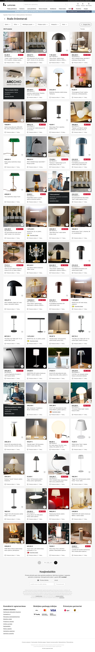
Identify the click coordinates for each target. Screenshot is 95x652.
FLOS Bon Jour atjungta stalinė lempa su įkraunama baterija (80, 375)
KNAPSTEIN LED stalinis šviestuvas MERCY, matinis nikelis (81, 514)
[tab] (7, 24)
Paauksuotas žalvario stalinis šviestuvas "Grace (56, 514)
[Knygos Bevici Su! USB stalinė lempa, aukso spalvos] (36, 504)
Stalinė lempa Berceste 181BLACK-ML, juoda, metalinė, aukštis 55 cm (13, 127)
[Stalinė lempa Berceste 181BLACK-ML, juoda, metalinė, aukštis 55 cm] (13, 117)
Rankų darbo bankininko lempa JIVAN (12, 162)
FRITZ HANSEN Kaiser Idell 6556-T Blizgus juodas (36, 162)
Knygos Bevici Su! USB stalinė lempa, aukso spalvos (35, 515)
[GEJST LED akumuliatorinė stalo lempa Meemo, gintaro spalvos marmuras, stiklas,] (58, 399)
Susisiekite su (6, 614)
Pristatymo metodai (8, 621)
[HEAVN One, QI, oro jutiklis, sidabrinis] (36, 223)
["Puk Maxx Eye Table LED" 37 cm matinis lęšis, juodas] (13, 329)
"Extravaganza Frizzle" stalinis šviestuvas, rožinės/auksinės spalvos (80, 93)
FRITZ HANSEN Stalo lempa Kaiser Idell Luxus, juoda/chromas (58, 480)
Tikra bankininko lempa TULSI (12, 196)
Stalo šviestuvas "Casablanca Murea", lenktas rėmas (34, 408)
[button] (22, 50)
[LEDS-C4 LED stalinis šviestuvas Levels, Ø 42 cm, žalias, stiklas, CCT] (13, 258)
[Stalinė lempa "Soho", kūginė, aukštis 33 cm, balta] (81, 435)
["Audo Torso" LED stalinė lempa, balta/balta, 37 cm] (36, 540)
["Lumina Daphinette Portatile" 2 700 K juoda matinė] (13, 364)
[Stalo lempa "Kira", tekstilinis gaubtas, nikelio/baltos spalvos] (58, 540)
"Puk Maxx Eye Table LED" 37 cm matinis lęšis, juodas (13, 339)
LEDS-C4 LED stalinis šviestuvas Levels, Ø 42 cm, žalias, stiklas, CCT (13, 269)
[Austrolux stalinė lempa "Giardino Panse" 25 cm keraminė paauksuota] (36, 83)
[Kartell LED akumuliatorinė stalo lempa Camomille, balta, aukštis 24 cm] (58, 364)
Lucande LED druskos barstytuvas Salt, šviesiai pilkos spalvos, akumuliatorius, (81, 550)
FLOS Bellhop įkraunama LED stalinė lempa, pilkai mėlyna (79, 163)
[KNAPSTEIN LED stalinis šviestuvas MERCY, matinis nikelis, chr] (36, 364)
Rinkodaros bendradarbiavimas (11, 616)
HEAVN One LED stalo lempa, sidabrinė (79, 303)
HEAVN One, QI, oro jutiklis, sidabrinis (34, 232)
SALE (70, 8)
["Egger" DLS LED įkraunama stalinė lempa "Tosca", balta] (81, 470)
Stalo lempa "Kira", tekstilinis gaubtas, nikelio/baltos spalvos (57, 549)
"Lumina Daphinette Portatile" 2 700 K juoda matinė (12, 375)
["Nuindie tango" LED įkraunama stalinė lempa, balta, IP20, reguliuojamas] (36, 435)
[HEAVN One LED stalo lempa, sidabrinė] (81, 294)
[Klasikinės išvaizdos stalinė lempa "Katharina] (58, 83)
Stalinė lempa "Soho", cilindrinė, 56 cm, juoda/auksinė (81, 232)
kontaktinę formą (39, 596)
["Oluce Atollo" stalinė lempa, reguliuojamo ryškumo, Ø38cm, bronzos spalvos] (58, 48)
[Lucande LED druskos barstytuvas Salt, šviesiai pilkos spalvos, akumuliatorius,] (81, 540)
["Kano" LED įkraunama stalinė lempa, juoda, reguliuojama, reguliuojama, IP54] (36, 470)
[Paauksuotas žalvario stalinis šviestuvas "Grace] (58, 504)
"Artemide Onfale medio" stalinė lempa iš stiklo (80, 409)
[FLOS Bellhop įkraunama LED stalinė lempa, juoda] (81, 258)
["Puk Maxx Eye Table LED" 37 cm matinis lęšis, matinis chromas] (81, 329)
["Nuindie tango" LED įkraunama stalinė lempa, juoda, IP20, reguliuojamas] (58, 329)
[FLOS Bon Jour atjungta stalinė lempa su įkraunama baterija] (81, 364)
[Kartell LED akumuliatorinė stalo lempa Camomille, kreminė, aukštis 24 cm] (13, 435)
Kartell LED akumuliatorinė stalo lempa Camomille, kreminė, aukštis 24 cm (13, 445)
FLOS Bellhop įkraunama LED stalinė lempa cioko (57, 304)
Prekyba (10, 14)
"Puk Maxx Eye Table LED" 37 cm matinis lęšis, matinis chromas (80, 339)
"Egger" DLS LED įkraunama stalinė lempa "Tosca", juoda (13, 514)
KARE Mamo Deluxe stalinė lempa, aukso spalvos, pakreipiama (13, 549)
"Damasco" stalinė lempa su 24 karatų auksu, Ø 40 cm (57, 163)
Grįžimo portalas (7, 624)
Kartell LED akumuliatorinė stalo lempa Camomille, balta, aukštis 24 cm (58, 374)
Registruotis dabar (9, 413)
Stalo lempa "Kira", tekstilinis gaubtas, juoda (56, 127)
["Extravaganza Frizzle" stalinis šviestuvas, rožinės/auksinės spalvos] (81, 83)
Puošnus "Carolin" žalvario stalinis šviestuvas (13, 479)
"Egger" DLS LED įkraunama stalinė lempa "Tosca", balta (81, 479)
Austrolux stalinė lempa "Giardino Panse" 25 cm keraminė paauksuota (36, 94)
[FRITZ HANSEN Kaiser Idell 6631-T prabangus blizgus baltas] (81, 48)
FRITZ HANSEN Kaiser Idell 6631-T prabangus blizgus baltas (81, 59)
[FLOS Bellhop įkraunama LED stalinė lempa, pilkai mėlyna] (81, 152)
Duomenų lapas (34, 235)
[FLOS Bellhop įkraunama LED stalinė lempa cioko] (58, 294)
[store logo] (9, 4)
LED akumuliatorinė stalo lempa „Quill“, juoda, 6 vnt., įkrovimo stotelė (12, 233)
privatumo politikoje (59, 596)
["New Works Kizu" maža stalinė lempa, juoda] (58, 223)
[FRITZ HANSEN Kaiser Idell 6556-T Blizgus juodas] (36, 152)
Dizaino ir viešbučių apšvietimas (18, 14)
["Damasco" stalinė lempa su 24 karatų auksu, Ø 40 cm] (58, 152)
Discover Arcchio (9, 96)
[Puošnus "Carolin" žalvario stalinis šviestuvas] (13, 470)
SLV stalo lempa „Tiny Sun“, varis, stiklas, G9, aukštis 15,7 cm (58, 446)
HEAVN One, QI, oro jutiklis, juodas (36, 338)
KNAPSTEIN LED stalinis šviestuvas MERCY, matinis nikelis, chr (36, 374)
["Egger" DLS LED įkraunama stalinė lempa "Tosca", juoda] (13, 504)
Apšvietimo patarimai (9, 631)
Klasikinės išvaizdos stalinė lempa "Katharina (58, 93)
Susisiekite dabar (54, 201)
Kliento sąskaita (7, 628)
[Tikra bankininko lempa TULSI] (13, 187)
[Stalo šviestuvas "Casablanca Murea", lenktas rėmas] (36, 399)
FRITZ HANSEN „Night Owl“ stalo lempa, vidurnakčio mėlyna (13, 303)
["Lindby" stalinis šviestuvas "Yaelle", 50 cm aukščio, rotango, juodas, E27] (13, 48)
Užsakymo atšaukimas (9, 609)
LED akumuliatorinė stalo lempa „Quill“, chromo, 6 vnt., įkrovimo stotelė (35, 59)
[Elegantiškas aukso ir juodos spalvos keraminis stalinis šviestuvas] (36, 187)
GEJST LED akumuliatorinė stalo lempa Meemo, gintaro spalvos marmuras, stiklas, (57, 408)
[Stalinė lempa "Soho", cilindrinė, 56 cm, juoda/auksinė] (81, 223)
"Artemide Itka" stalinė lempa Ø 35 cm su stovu (36, 128)
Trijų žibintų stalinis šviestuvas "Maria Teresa (35, 268)
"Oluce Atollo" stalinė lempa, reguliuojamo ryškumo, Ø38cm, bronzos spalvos (57, 59)
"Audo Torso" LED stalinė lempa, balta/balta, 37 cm (35, 549)
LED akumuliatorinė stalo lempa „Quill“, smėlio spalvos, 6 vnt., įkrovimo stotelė (80, 198)
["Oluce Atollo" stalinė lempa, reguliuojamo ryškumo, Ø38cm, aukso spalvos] (36, 294)
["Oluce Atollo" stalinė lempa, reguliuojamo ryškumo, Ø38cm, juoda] (58, 258)
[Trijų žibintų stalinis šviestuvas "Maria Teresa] (36, 258)
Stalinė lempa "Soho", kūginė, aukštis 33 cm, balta (79, 445)
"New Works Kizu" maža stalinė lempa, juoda (57, 233)
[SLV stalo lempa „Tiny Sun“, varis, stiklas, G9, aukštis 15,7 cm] (58, 435)
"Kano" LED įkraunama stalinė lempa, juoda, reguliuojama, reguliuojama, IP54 (34, 480)
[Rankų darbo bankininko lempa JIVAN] (13, 152)
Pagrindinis (5, 14)
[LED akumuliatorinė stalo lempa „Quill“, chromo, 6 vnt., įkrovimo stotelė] (36, 48)
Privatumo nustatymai (26, 642)
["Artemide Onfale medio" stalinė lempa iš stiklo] (81, 399)
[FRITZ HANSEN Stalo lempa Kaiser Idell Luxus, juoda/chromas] (58, 470)
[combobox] (45, 4)
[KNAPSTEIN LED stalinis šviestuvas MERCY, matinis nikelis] (81, 504)
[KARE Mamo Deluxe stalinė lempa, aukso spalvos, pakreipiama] (13, 540)
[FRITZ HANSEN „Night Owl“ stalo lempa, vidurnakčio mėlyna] (13, 294)
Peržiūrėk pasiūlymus (44, 11)
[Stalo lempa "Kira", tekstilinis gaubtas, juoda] (58, 117)
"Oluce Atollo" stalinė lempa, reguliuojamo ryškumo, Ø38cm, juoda (57, 269)
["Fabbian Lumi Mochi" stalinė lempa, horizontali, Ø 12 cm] (81, 117)
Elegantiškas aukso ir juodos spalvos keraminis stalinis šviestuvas (34, 198)
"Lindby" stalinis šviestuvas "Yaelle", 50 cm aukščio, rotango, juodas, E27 (13, 59)
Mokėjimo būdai (7, 619)
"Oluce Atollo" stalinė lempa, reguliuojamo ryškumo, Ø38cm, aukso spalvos (35, 304)
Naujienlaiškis (6, 626)
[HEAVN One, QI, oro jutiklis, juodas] (36, 329)
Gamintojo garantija (8, 633)
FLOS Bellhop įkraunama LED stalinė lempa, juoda (79, 269)
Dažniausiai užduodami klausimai (12, 612)
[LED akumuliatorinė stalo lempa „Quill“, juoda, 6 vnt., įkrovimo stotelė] (13, 223)
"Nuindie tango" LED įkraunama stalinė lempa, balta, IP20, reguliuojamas (35, 445)
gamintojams (61, 597)
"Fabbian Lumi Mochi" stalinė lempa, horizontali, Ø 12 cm (79, 128)
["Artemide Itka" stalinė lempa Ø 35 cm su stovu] (36, 117)
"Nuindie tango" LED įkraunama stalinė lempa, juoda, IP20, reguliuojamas (57, 339)
